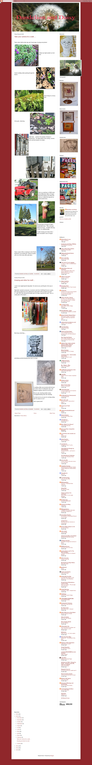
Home (35, 413)
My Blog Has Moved (65, 361)
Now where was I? (65, 420)
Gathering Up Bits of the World (68, 535)
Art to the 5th (64, 460)
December (19, 717)
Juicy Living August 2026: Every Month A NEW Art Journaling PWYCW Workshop (68, 272)
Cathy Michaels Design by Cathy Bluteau (67, 449)
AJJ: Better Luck (64, 282)
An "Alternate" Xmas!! (65, 648)
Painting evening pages (66, 249)
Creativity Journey (65, 466)
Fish (62, 407)
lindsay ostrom (64, 380)
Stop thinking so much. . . (66, 643)
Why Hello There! (64, 563)
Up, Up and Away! (65, 527)
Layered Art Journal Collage (67, 595)
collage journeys (65, 360)
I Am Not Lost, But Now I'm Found (68, 675)
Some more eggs (64, 679)
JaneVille (63, 374)
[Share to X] (47, 274)
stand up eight (64, 532)
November (19, 719)
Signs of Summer (64, 240)
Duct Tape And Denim (66, 337)
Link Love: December (65, 478)
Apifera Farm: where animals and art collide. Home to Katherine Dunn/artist (68, 344)
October (19, 721)
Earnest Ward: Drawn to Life (68, 526)
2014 (17, 714)
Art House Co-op (65, 698)
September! (63, 505)
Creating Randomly (65, 396)
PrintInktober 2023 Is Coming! (67, 351)
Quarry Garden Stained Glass (68, 315)
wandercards (63, 435)
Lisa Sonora (64, 443)
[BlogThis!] (45, 274)
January (19, 743)
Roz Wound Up (64, 607)
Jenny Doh (63, 488)
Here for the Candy (65, 259)
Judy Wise (63, 657)
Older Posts (52, 413)
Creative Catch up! (65, 559)
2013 (17, 716)
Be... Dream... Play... (66, 365)
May (18, 731)
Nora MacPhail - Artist (66, 310)
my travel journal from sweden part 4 (68, 670)
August (19, 725)
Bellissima (63, 632)
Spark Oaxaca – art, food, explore (68, 633)
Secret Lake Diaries (66, 571)
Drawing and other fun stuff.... (24, 280)
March (18, 735)
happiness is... (64, 694)
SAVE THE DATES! (65, 366)
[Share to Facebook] (48, 274)
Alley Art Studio (65, 617)
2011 (17, 747)
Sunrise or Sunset (65, 277)
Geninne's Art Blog (65, 504)
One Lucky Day (65, 257)
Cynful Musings (65, 589)
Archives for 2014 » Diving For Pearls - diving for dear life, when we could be (68, 663)
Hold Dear (63, 693)
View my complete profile (65, 219)
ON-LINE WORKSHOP (66, 501)
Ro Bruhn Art (64, 499)
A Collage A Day (65, 304)
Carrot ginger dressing (65, 425)
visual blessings (65, 389)
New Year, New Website (66, 618)
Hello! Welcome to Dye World (68, 612)
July (18, 727)
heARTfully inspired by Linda (68, 369)
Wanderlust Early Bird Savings (67, 537)
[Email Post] (42, 273)
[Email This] (44, 274)
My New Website (64, 622)
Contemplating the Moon (67, 688)
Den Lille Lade (64, 400)
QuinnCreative (64, 439)
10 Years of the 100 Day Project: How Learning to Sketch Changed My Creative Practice (68, 300)
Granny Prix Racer (65, 328)
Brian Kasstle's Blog (66, 636)
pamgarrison (64, 520)
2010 (17, 749)
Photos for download (65, 386)
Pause (62, 568)
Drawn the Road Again (66, 331)
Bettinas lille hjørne (66, 678)
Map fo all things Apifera (66, 346)
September (19, 723)
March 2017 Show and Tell (66, 604)
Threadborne (64, 419)
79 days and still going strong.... (68, 456)
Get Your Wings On (65, 440)
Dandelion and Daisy (72, 209)
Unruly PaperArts (65, 647)
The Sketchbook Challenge (67, 455)
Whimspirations (65, 509)
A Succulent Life (65, 626)
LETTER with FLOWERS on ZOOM (68, 311)
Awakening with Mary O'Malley (68, 244)
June (18, 729)
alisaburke (63, 290)
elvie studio (64, 531)
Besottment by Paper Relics (68, 562)
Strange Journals (65, 540)
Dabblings (63, 594)
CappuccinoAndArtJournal (67, 410)
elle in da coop (64, 558)
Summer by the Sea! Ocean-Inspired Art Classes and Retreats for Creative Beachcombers (68, 293)
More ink (63, 474)
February (19, 737)
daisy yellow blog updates (67, 248)
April (18, 733)
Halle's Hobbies (65, 281)
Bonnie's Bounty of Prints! (66, 613)
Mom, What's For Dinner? (67, 424)
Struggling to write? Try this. (67, 445)
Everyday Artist (65, 285)
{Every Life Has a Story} (67, 297)
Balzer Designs (64, 350)
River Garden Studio (66, 621)
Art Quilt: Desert (64, 254)
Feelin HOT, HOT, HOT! (66, 370)
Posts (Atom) (24, 415)
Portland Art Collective (66, 603)
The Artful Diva (64, 326)
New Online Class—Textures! (67, 609)
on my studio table (65, 690)
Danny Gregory (65, 415)
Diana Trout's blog (65, 384)
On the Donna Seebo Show (66, 416)
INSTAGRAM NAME (65, 599)
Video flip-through (64, 573)
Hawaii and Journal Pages (66, 658)
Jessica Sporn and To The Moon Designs (67, 551)
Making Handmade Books (67, 253)
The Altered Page (65, 477)
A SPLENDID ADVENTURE (67, 598)
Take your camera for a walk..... (25, 37)
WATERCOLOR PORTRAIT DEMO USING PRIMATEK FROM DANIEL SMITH (68, 468)
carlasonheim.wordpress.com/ (68, 322)
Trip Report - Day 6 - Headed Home (68, 590)
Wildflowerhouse (65, 546)
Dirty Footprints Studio (66, 673)
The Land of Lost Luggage (67, 262)
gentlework (64, 567)
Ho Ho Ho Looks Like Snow (67, 547)
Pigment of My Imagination (67, 642)
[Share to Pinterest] (49, 274)
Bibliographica (64, 482)
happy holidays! (64, 654)
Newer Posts (17, 413)
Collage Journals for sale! (66, 357)
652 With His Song (65, 489)
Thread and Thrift (65, 405)
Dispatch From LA (65, 669)
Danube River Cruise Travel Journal (68, 287)
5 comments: (37, 409)
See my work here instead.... (67, 685)
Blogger (52, 755)
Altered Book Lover (66, 239)
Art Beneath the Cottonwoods (68, 395)
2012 (17, 745)
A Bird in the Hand (65, 276)
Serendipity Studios (66, 515)
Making (62, 411)
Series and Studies (65, 665)
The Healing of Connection (66, 245)
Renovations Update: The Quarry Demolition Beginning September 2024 (68, 317)
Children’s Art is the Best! (66, 323)
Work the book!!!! (64, 381)
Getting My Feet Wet (66, 576)
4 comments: (37, 273)
